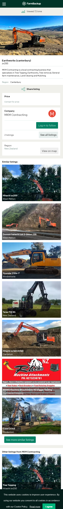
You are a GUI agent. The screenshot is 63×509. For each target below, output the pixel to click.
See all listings (48, 134)
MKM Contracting (15, 115)
